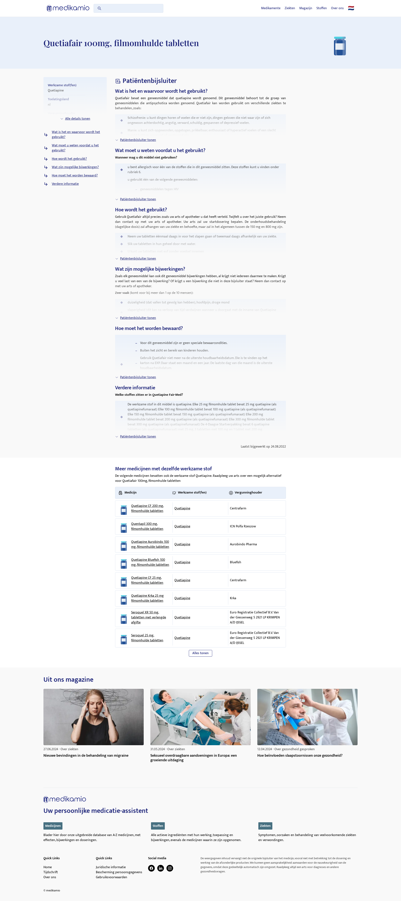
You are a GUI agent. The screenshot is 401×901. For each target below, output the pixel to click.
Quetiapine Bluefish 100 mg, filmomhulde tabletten (150, 562)
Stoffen (321, 8)
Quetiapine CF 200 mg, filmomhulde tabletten (147, 509)
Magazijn (305, 8)
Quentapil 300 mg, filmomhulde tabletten (147, 527)
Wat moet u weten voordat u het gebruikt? (75, 148)
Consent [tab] (138, 421)
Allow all (260, 491)
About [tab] (263, 420)
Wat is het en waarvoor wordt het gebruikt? (76, 135)
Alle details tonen (77, 119)
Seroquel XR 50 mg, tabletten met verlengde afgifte (148, 617)
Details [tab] (200, 420)
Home (47, 867)
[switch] (177, 474)
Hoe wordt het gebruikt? (69, 158)
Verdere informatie (65, 184)
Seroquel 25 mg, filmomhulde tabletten (147, 638)
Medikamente (270, 8)
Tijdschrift (50, 872)
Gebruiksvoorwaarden (111, 877)
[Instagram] (169, 868)
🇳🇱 (351, 8)
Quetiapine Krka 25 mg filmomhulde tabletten (147, 598)
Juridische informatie (111, 867)
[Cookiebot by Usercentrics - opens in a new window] (271, 406)
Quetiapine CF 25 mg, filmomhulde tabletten (147, 580)
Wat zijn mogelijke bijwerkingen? (75, 167)
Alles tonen (200, 653)
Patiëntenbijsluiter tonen (138, 140)
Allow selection (200, 491)
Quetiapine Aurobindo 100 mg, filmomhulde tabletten (150, 544)
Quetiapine (182, 508)
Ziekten (290, 8)
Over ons (337, 8)
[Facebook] (151, 868)
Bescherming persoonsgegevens (119, 872)
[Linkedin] (160, 868)
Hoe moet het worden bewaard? (75, 175)
